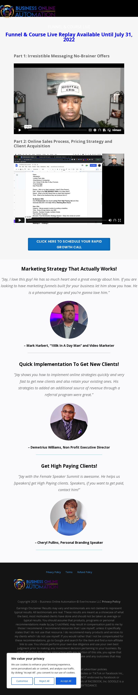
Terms (69, 572)
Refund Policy (84, 572)
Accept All (66, 681)
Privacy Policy (53, 572)
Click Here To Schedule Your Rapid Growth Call (69, 244)
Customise (22, 681)
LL (98, 601)
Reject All (44, 681)
